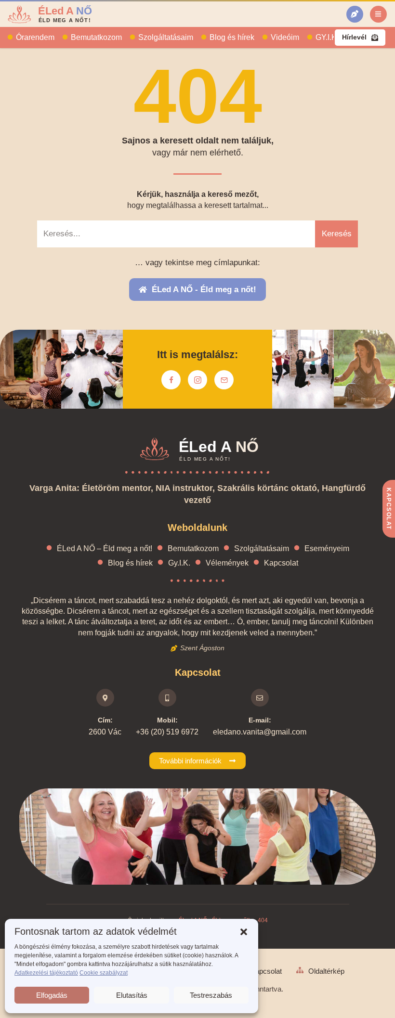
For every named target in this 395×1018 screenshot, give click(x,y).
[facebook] (171, 379)
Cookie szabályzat (103, 972)
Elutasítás (131, 995)
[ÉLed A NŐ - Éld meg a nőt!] (354, 14)
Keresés (337, 233)
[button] (244, 932)
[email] (224, 379)
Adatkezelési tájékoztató (46, 972)
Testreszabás (211, 995)
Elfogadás (51, 995)
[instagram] (197, 379)
